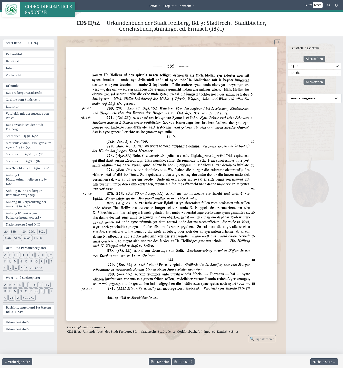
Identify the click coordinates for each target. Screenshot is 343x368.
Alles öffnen (314, 59)
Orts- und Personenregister (26, 248)
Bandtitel (12, 61)
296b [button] (32, 232)
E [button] (28, 255)
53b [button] (13, 232)
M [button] (15, 261)
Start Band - (22, 43)
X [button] (21, 268)
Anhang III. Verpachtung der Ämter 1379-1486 (26, 204)
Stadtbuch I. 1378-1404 (22, 136)
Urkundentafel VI (18, 329)
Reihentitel (14, 54)
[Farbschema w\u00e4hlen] (336, 5)
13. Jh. (295, 66)
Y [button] (26, 268)
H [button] (43, 255)
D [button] (23, 255)
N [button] (21, 261)
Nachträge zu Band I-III (23, 224)
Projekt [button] (168, 6)
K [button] (5, 261)
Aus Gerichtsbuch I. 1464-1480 (27, 168)
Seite (162, 362)
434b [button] (27, 238)
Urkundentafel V (17, 322)
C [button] (15, 285)
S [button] (46, 261)
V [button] (10, 268)
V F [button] (12, 298)
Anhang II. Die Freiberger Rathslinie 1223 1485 (24, 193)
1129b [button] (38, 238)
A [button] (5, 255)
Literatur (12, 106)
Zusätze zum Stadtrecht (23, 99)
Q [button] (36, 261)
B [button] (10, 255)
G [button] (38, 255)
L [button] (10, 261)
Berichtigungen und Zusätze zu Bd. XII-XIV (28, 310)
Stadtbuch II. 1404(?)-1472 (25, 154)
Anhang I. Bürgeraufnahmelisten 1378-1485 (26, 179)
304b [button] (7, 238)
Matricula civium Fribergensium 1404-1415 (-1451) (28, 145)
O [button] (26, 261)
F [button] (32, 255)
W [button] (16, 268)
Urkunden (13, 85)
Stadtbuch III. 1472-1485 (23, 161)
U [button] (5, 268)
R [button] (42, 261)
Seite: (308, 5)
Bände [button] (153, 6)
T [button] (51, 261)
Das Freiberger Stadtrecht (24, 92)
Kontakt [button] (185, 6)
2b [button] (6, 232)
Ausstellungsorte (303, 98)
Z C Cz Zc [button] (36, 268)
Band (185, 362)
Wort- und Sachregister (23, 277)
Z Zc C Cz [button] (28, 298)
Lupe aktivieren (262, 338)
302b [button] (42, 232)
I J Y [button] (49, 255)
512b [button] (17, 238)
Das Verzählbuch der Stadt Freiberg (24, 127)
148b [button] (22, 232)
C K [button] (16, 255)
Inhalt (10, 68)
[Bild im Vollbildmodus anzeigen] (277, 42)
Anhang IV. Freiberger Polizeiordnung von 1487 (23, 215)
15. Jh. (295, 72)
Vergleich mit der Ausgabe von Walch (27, 116)
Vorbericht (13, 75)
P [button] (31, 261)
